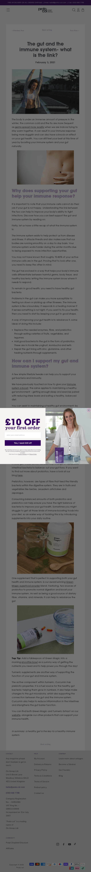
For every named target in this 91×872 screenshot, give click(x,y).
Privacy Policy (33, 454)
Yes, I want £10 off (23, 443)
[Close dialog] (88, 410)
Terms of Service (22, 454)
